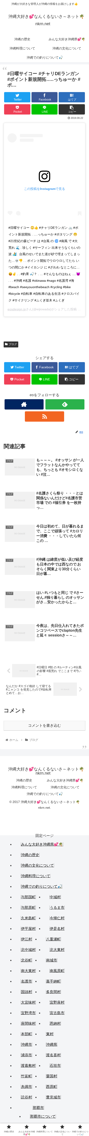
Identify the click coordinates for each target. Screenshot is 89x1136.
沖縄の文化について (65, 787)
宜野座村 (57, 1002)
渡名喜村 (53, 1055)
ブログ (13, 344)
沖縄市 (26, 1044)
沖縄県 (51, 1044)
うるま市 (57, 907)
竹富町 (26, 1076)
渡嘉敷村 (28, 1066)
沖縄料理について (24, 787)
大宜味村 (28, 1002)
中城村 (55, 897)
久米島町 (28, 918)
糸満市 (26, 1087)
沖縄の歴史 (24, 780)
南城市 (51, 960)
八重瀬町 (53, 939)
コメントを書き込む (44, 725)
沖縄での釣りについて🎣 (45, 794)
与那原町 (28, 907)
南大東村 (28, 971)
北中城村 (28, 950)
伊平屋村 (28, 929)
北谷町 (26, 960)
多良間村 (53, 992)
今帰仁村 (57, 918)
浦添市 (26, 1055)
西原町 (51, 1087)
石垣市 (55, 1066)
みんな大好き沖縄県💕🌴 (65, 780)
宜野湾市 (28, 1013)
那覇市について (43, 1116)
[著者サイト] (24, 404)
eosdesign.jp (17, 309)
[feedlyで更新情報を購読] (65, 404)
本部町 (26, 1034)
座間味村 (28, 1023)
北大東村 (57, 950)
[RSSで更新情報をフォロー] (44, 416)
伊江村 (26, 939)
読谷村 (26, 1097)
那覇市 (38, 1108)
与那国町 (28, 897)
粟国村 (51, 1076)
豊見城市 (53, 1097)
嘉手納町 (53, 981)
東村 (49, 1034)
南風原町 (57, 971)
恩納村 (55, 1023)
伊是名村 (57, 929)
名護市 (26, 981)
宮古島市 (57, 1013)
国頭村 (26, 992)
